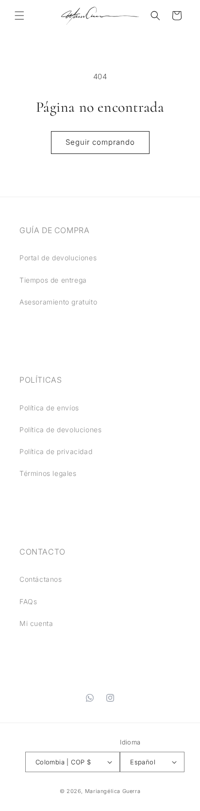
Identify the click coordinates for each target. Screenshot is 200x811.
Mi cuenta (36, 623)
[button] (19, 15)
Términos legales (48, 473)
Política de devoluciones (60, 429)
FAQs (28, 601)
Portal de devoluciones (58, 257)
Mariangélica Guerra (112, 791)
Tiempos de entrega (53, 280)
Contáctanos (40, 579)
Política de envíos (49, 408)
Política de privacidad (55, 451)
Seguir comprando (100, 142)
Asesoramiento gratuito (58, 302)
